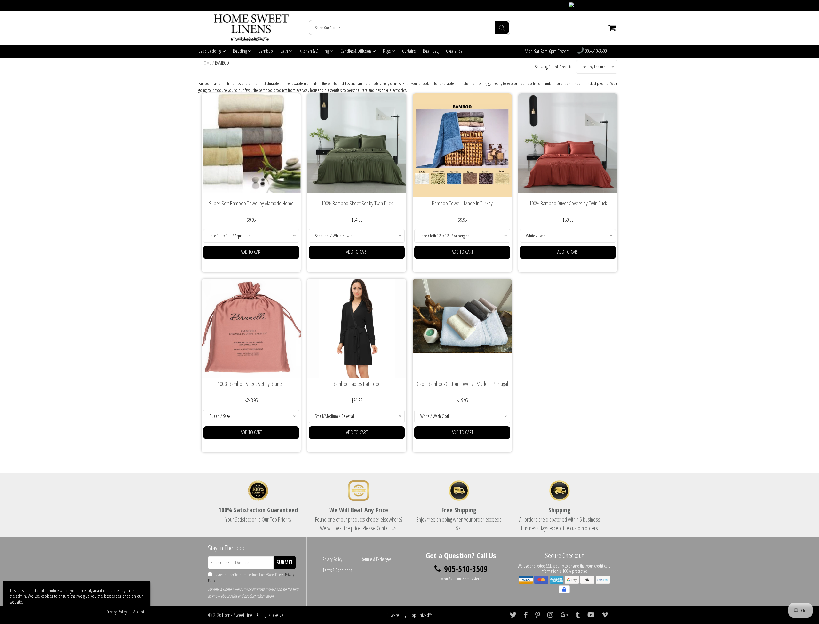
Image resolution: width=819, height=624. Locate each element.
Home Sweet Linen (238, 615)
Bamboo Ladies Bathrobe (357, 384)
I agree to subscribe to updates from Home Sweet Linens (251, 577)
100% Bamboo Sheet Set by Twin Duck (357, 203)
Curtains (409, 50)
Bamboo (265, 50)
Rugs (387, 50)
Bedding (240, 50)
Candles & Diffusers (356, 50)
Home (206, 63)
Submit (284, 562)
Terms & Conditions (337, 570)
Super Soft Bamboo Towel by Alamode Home (251, 203)
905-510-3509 (595, 51)
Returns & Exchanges (376, 559)
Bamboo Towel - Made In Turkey (462, 203)
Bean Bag (431, 50)
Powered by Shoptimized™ (409, 615)
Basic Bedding (210, 50)
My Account (608, 5)
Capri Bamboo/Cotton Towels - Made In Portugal (462, 384)
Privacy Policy (332, 559)
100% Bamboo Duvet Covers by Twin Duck (568, 203)
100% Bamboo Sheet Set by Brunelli (251, 384)
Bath (284, 50)
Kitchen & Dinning (314, 50)
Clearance (454, 50)
